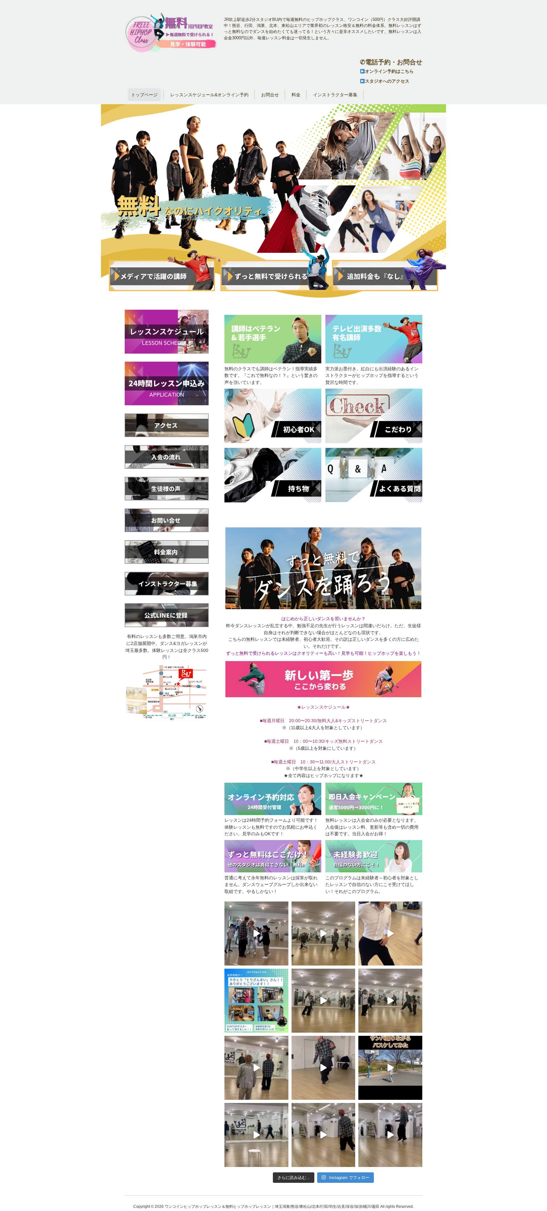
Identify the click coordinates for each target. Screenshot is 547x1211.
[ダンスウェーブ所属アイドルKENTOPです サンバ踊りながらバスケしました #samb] (390, 1068)
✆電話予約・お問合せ (391, 62)
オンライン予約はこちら (389, 71)
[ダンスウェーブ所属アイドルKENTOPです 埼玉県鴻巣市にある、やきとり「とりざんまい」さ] (256, 1001)
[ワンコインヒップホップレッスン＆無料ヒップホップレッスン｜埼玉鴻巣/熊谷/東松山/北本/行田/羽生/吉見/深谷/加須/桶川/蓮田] (172, 51)
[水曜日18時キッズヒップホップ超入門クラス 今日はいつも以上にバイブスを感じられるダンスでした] (256, 1135)
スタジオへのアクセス (387, 81)
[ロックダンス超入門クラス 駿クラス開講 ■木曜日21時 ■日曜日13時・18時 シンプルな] (256, 1068)
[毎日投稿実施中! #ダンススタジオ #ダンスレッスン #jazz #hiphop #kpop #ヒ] (256, 934)
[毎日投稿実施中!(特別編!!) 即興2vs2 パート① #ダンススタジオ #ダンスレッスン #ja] (390, 1001)
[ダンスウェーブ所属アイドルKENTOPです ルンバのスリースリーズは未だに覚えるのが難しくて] (390, 934)
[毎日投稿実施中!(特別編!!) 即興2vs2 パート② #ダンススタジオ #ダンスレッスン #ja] (323, 1001)
